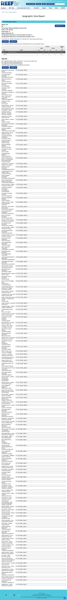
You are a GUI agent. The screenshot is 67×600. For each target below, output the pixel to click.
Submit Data (50, 4)
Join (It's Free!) (30, 4)
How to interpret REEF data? (36, 39)
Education (36, 8)
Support (44, 8)
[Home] (10, 3)
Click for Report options (10, 21)
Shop (43, 4)
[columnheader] (47, 46)
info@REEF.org (50, 595)
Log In (58, 1)
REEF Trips (11, 8)
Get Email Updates (42, 593)
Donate (38, 4)
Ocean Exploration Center (23, 8)
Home (3, 12)
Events (56, 8)
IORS (7, 24)
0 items (64, 1)
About (50, 8)
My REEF (63, 8)
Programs (3, 8)
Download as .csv (60, 25)
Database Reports (13, 12)
